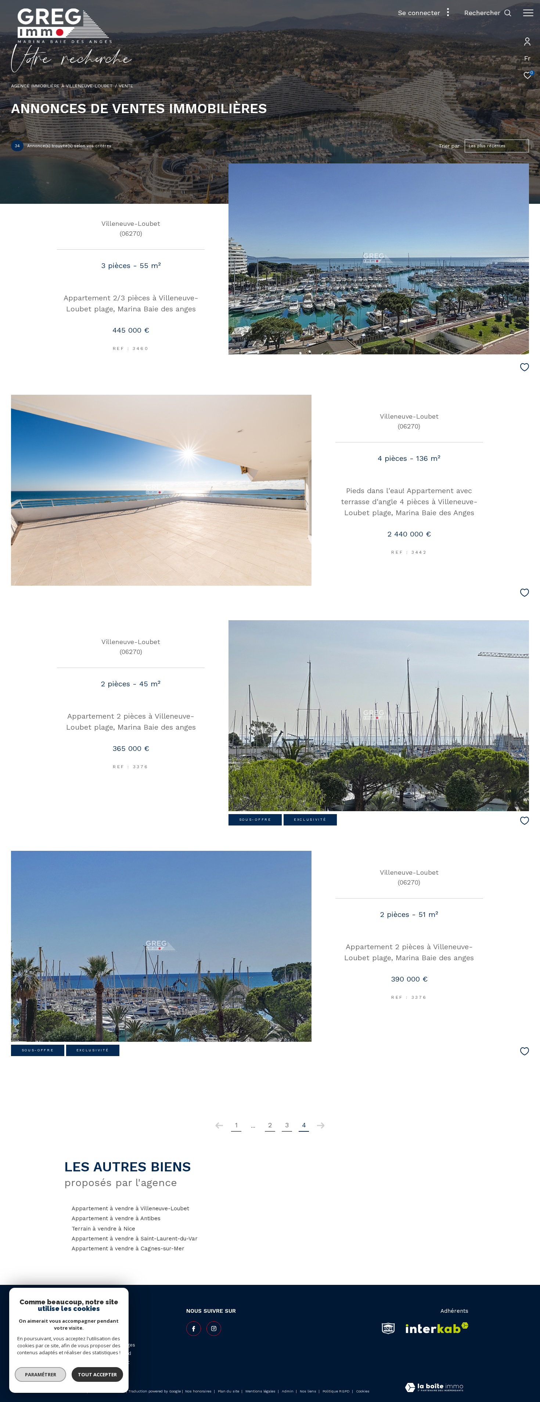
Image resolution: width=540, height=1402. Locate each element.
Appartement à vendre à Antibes (116, 1218)
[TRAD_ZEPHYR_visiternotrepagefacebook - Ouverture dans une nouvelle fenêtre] (193, 1328)
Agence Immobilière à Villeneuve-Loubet (61, 85)
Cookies (363, 1391)
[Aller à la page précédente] (219, 1125)
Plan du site (229, 1391)
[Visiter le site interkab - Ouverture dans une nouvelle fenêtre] (434, 1328)
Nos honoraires (198, 1391)
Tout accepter (97, 1374)
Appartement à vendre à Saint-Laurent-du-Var (135, 1238)
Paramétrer (40, 1374)
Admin (288, 1391)
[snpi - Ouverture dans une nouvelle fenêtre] (388, 1328)
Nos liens (308, 1391)
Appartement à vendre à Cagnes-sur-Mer (128, 1248)
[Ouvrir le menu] (528, 13)
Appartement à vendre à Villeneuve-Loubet (130, 1208)
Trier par (449, 146)
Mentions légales (261, 1391)
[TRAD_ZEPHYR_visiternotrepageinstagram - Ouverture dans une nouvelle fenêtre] (213, 1328)
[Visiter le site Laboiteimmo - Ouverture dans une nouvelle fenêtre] (434, 1388)
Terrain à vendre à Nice (103, 1228)
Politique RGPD (336, 1391)
